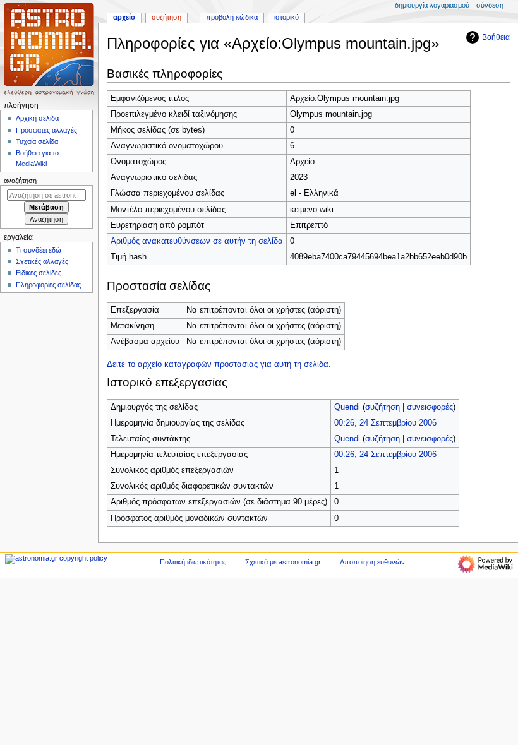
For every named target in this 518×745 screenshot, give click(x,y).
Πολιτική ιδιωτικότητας (193, 562)
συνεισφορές (430, 407)
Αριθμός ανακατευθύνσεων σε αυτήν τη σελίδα (197, 241)
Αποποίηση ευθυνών (372, 562)
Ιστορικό (286, 17)
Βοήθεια (496, 37)
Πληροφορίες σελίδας (48, 285)
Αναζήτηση (20, 180)
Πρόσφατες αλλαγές (46, 130)
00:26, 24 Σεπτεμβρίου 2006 (385, 423)
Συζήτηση (166, 17)
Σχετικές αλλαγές (42, 261)
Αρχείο (124, 17)
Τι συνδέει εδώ (38, 250)
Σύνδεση (489, 5)
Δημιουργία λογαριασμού (432, 5)
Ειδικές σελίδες (38, 273)
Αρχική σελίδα (37, 118)
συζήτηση (382, 407)
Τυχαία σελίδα (37, 141)
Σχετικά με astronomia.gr (283, 562)
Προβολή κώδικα (232, 17)
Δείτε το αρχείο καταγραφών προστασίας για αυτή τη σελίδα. (219, 364)
